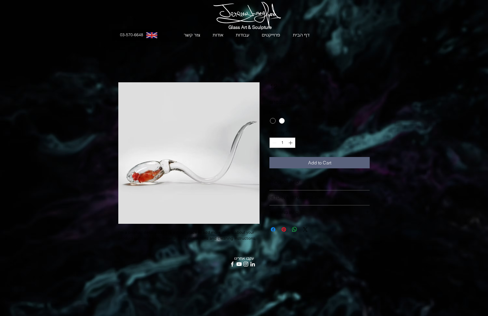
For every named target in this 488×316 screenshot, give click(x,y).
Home (124, 62)
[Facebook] (232, 264)
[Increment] (291, 143)
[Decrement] (273, 143)
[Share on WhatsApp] (294, 229)
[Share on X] (305, 229)
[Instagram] (246, 264)
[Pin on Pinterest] (283, 229)
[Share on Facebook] (273, 229)
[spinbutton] (282, 143)
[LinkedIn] (252, 264)
